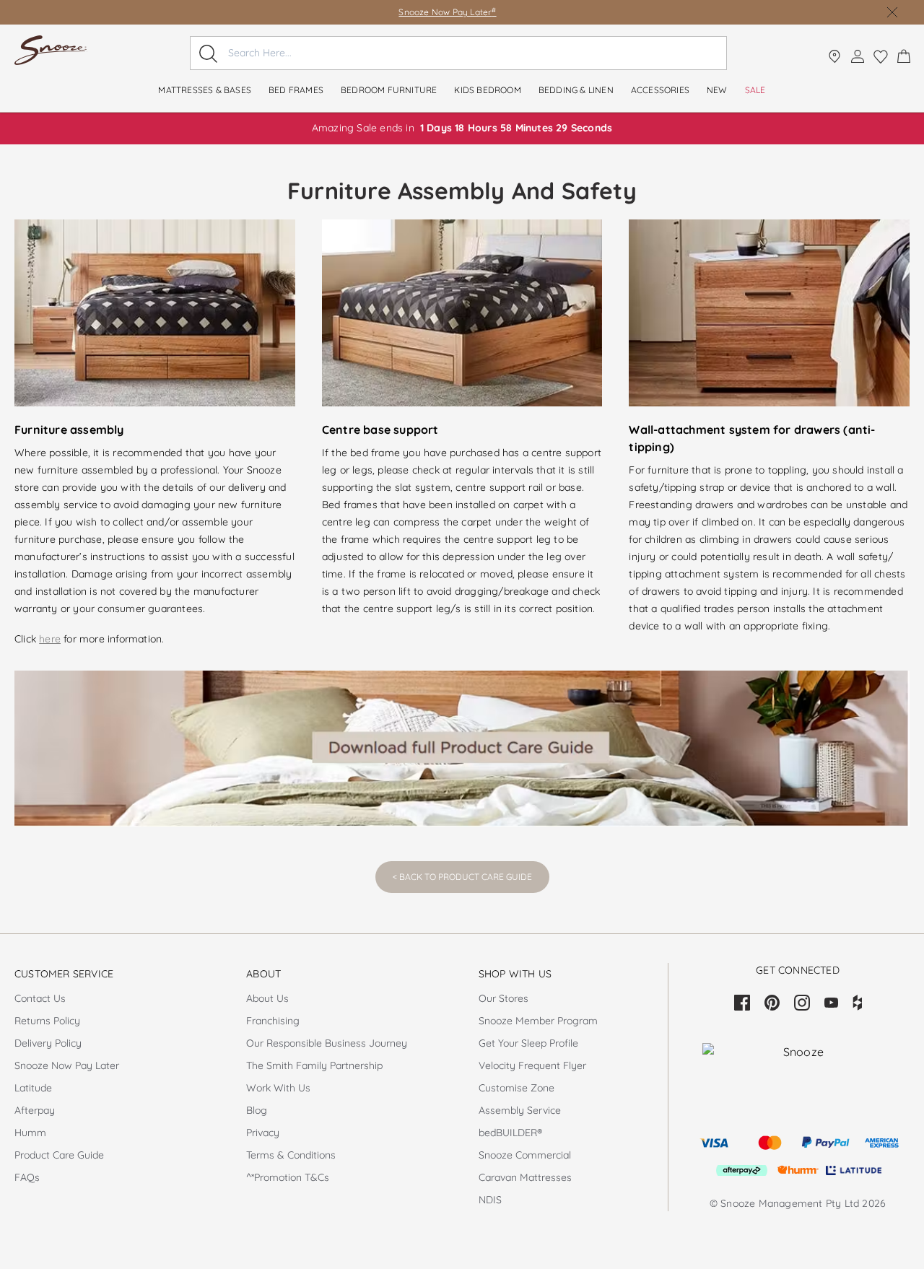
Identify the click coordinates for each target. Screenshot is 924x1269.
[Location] (834, 56)
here (50, 638)
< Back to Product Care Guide (462, 876)
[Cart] (903, 56)
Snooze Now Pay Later (447, 11)
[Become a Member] (857, 56)
